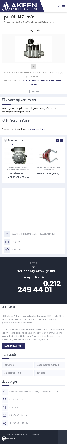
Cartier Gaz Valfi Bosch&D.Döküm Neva (35, 22)
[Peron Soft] (9, 439)
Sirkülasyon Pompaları (18, 170)
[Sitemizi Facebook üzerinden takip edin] (10, 423)
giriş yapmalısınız (36, 129)
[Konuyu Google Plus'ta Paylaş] (37, 91)
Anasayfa (9, 22)
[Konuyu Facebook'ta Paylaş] (29, 91)
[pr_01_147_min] (33, 59)
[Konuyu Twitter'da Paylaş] (33, 91)
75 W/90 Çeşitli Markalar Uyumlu (18, 175)
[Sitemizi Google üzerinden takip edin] (18, 423)
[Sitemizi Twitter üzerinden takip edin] (14, 423)
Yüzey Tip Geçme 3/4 (49, 173)
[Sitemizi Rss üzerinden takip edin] (27, 423)
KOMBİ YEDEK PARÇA (18, 167)
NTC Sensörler (52, 168)
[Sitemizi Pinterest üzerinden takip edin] (23, 423)
